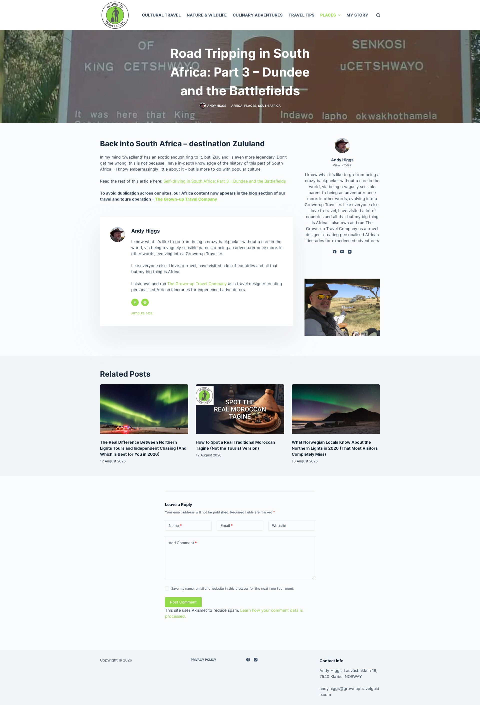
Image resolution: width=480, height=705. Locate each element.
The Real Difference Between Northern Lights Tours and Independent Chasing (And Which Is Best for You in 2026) (143, 448)
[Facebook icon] (135, 302)
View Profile (342, 165)
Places (328, 15)
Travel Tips (301, 15)
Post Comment (183, 602)
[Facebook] (334, 252)
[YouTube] (350, 252)
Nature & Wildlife (207, 15)
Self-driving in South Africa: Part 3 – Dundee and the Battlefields (225, 181)
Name (175, 525)
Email (226, 525)
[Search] (378, 15)
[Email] (342, 252)
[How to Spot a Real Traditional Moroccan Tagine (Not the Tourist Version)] (240, 409)
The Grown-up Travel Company (186, 199)
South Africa (269, 106)
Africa (236, 106)
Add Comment (183, 542)
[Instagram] (256, 659)
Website (279, 525)
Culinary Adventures (257, 15)
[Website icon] (145, 302)
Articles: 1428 (141, 313)
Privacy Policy (203, 659)
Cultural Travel (161, 15)
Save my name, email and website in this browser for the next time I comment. (232, 588)
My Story (357, 15)
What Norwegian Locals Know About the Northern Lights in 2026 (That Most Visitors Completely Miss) (335, 448)
